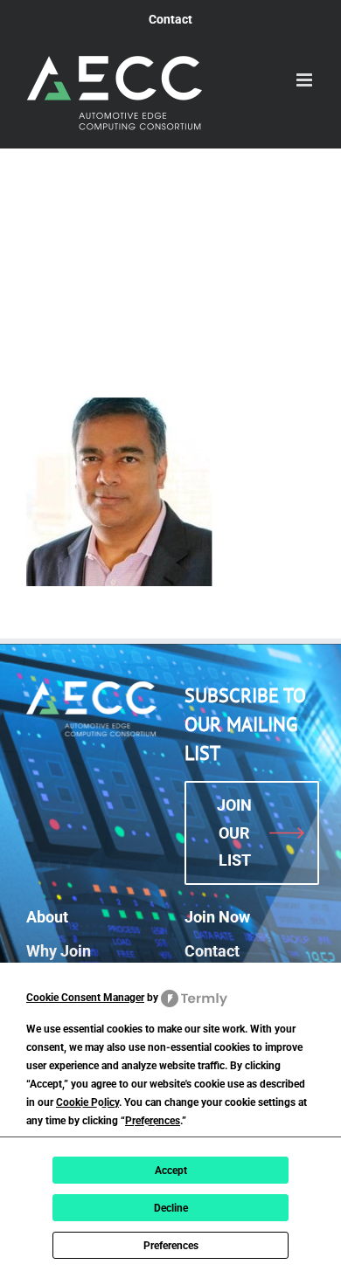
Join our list (234, 832)
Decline (171, 1208)
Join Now (217, 917)
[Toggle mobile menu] (305, 80)
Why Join (58, 951)
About (47, 917)
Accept (171, 1170)
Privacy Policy (176, 1129)
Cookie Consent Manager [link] (85, 997)
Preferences (170, 1246)
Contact (212, 951)
